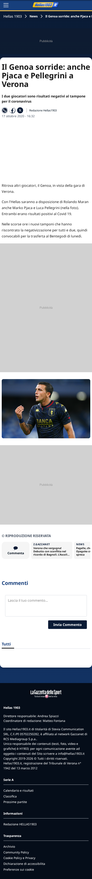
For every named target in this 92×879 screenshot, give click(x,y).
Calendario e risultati (18, 790)
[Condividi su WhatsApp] (5, 110)
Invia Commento (67, 624)
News (34, 16)
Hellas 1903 (12, 16)
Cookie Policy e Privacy (19, 858)
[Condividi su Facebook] (12, 110)
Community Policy (16, 852)
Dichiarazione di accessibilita (24, 864)
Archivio (9, 846)
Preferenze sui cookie (18, 869)
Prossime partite (15, 802)
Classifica (10, 796)
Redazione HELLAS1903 (20, 824)
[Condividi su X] (20, 110)
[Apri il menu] (6, 5)
